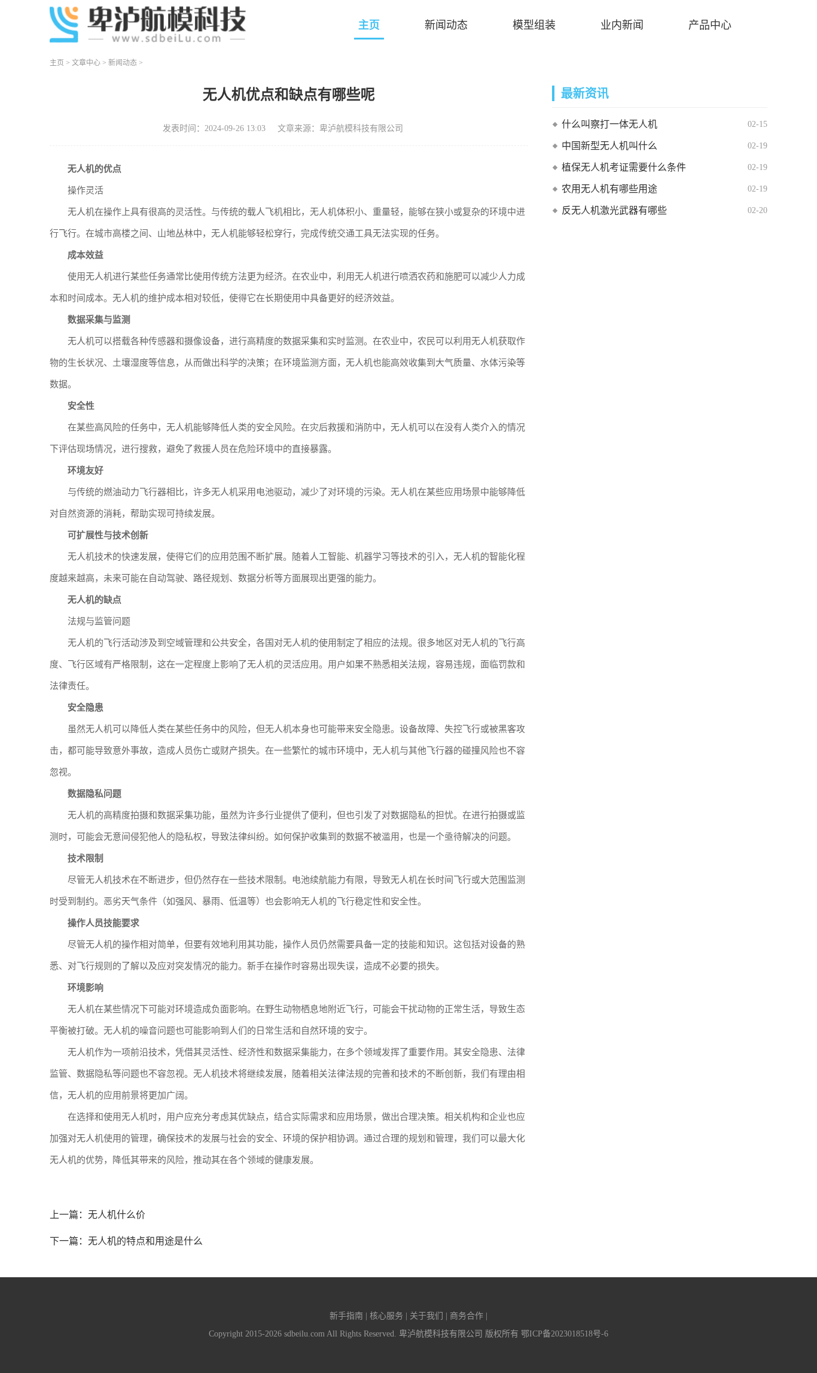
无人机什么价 (116, 1215)
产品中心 (709, 25)
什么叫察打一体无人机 (609, 124)
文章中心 (86, 63)
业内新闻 (622, 25)
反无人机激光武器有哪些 (614, 210)
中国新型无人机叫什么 (609, 146)
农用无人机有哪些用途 (609, 189)
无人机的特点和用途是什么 (145, 1241)
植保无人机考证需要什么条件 (624, 167)
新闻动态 (446, 25)
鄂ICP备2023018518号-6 (564, 1333)
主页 (369, 25)
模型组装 (534, 25)
